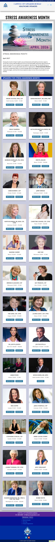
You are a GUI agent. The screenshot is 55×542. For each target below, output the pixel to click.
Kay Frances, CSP (40, 283)
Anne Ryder (14, 375)
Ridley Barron (14, 129)
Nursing (25, 522)
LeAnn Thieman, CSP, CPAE (14, 467)
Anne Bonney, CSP (14, 191)
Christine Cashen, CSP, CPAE (40, 221)
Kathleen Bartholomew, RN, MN (41, 130)
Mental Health (27, 520)
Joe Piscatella (41, 344)
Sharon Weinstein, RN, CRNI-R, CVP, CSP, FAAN (14, 498)
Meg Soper (14, 406)
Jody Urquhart (40, 467)
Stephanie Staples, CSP (14, 436)
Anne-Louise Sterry (40, 436)
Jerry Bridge (40, 191)
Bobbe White (40, 498)
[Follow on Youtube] (29, 537)
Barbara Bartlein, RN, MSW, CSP (14, 160)
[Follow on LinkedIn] (26, 537)
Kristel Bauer (40, 160)
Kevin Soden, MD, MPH (40, 375)
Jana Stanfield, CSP (40, 406)
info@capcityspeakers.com (40, 0)
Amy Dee (40, 252)
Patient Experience (28, 523)
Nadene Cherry (14, 252)
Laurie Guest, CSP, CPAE (41, 314)
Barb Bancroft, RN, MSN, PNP (41, 98)
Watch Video (10, 104)
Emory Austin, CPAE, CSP (14, 98)
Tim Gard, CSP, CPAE (14, 314)
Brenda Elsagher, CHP (14, 283)
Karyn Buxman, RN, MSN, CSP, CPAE (14, 222)
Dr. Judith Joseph (14, 344)
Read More (19, 104)
